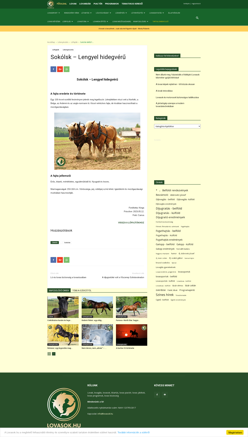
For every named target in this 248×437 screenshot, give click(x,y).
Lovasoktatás (155, 13)
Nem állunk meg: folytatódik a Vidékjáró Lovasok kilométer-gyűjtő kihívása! (177, 76)
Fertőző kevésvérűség (164, 222)
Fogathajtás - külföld (166, 235)
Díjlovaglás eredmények (166, 204)
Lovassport (52, 13)
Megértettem (235, 432)
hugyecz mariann (162, 253)
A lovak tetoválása (164, 91)
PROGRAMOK (112, 3)
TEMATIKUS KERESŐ (132, 3)
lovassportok (184, 271)
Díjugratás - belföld (169, 208)
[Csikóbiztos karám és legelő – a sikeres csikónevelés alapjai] (63, 307)
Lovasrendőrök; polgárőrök (166, 272)
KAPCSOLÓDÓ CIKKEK (59, 290)
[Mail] (165, 395)
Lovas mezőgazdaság (121, 21)
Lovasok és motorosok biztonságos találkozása (177, 97)
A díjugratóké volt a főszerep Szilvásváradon (123, 277)
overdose (161, 290)
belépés (187, 3)
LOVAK (73, 3)
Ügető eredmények (178, 300)
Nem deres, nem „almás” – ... (94, 348)
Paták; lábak (172, 290)
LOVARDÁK (85, 3)
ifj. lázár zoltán (161, 258)
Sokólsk (67, 242)
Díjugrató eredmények (170, 217)
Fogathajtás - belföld (168, 230)
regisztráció (196, 3)
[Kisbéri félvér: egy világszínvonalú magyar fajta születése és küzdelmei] (97, 307)
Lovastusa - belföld (184, 281)
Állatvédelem (174, 13)
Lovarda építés (99, 21)
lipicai (174, 263)
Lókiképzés (120, 13)
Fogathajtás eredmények (169, 239)
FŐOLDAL (62, 3)
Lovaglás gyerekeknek (166, 267)
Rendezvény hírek (71, 13)
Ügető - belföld (162, 299)
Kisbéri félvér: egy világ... (92, 320)
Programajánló (187, 290)
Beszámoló (162, 194)
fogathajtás (185, 226)
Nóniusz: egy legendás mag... (60, 348)
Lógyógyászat (102, 13)
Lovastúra (81, 21)
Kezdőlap (51, 42)
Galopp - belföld (165, 244)
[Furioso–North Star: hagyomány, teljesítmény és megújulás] (131, 307)
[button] (197, 18)
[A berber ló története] (131, 335)
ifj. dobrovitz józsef (186, 253)
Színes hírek (165, 294)
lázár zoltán (190, 285)
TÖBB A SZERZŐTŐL (81, 290)
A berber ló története (125, 348)
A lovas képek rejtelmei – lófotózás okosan (175, 84)
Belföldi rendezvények (175, 190)
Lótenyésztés (137, 13)
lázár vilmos (177, 285)
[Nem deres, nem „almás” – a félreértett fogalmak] (97, 335)
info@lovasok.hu (105, 413)
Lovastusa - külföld (163, 286)
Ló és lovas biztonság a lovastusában (68, 277)
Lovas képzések (53, 21)
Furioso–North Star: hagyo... (128, 320)
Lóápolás (66, 21)
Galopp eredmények (165, 248)
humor (174, 253)
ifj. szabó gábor (176, 258)
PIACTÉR (98, 3)
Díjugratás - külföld (168, 212)
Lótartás (85, 13)
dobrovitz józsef (178, 194)
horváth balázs (183, 249)
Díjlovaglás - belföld (165, 199)
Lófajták (74, 42)
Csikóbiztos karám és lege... (59, 320)
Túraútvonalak (181, 295)
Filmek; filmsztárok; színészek (167, 226)
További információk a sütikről (134, 432)
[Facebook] (157, 395)
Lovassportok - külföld (165, 281)
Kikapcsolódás (139, 21)
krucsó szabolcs (163, 262)
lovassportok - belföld (166, 276)
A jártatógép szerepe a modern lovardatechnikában (170, 104)
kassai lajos (189, 258)
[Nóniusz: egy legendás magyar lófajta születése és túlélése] (63, 335)
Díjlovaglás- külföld (185, 199)
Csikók (50, 317)
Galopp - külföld (185, 244)
